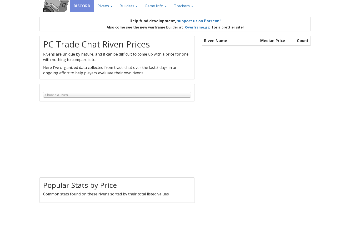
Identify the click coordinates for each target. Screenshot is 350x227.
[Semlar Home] (56, 6)
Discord (82, 6)
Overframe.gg (197, 27)
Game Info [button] (154, 6)
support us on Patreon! (199, 21)
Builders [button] (127, 6)
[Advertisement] (117, 139)
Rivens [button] (103, 6)
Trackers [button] (182, 6)
